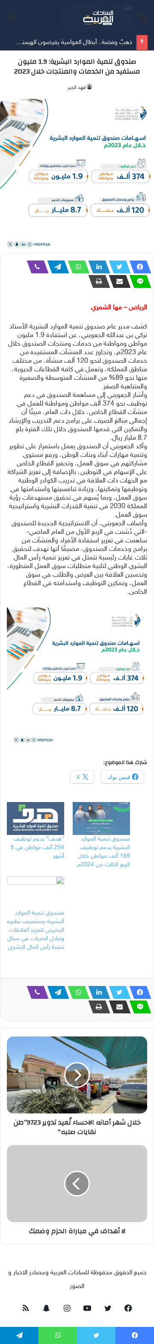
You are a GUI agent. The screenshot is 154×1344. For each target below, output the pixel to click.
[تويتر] (117, 267)
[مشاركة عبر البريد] (117, 281)
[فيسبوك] (137, 267)
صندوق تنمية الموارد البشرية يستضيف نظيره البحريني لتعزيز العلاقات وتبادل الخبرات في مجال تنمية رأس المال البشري (35, 930)
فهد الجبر (77, 88)
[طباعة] (96, 281)
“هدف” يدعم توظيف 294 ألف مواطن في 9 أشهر (37, 847)
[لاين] (137, 281)
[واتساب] (76, 267)
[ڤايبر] (35, 267)
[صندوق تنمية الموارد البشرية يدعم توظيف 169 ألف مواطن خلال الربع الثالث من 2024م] (101, 818)
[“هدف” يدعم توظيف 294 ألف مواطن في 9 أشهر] (35, 818)
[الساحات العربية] (98, 17)
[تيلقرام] (55, 267)
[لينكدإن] (96, 267)
